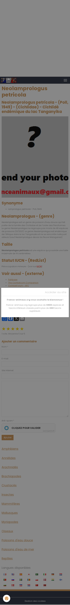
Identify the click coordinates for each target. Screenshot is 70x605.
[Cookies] (6, 598)
